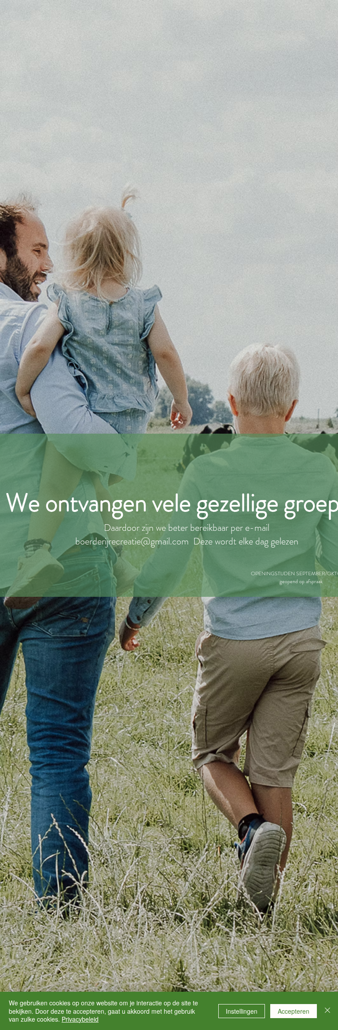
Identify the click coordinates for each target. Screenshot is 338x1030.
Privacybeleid (80, 1019)
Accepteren (293, 1011)
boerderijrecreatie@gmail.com (132, 541)
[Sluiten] (327, 1011)
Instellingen (241, 1011)
